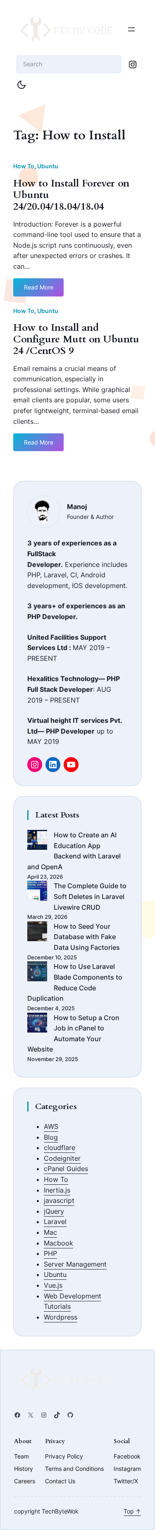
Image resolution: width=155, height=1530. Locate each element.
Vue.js (53, 1285)
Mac (50, 1232)
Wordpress (60, 1317)
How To (23, 166)
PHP (50, 1253)
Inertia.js (57, 1190)
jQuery (54, 1211)
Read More (38, 290)
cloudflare (59, 1147)
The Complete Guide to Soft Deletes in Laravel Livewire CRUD (90, 896)
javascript (59, 1200)
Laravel (55, 1221)
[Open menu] (131, 29)
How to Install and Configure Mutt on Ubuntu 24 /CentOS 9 (76, 339)
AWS (51, 1126)
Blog (51, 1137)
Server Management (75, 1264)
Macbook (58, 1243)
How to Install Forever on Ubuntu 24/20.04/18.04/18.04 (71, 195)
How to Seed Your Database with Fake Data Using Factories (87, 936)
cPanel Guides (66, 1168)
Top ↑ (132, 1511)
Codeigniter (62, 1158)
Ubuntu (47, 166)
